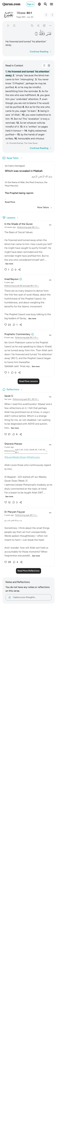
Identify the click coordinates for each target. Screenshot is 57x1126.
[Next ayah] (52, 14)
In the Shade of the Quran (18, 223)
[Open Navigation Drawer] (51, 4)
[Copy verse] (32, 25)
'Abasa (20, 13)
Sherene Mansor (13, 443)
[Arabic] (44, 66)
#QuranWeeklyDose (15, 457)
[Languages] (39, 4)
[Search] (45, 4)
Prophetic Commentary (17, 334)
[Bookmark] (14, 25)
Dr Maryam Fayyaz (14, 511)
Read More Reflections (28, 570)
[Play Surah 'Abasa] (8, 25)
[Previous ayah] (46, 14)
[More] (50, 25)
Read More (10, 202)
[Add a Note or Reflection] (44, 25)
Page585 (20, 17)
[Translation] (49, 66)
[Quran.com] (11, 4)
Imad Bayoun (11, 279)
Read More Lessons (28, 381)
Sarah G (8, 395)
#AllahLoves (33, 457)
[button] (49, 33)
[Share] (38, 25)
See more (9, 264)
